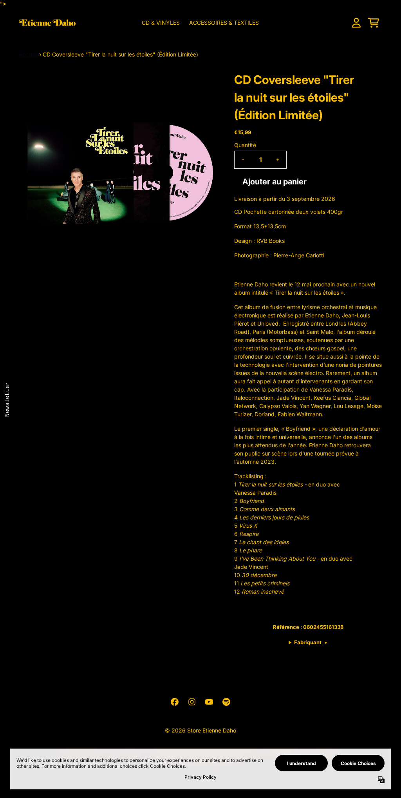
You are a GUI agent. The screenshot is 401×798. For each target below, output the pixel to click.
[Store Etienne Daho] (47, 22)
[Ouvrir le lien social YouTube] (209, 702)
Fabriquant (311, 642)
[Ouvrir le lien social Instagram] (191, 702)
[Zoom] (119, 171)
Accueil (28, 54)
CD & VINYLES (161, 22)
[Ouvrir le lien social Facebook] (174, 702)
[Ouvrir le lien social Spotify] (226, 702)
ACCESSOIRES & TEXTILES (224, 22)
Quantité (245, 145)
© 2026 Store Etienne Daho (200, 730)
